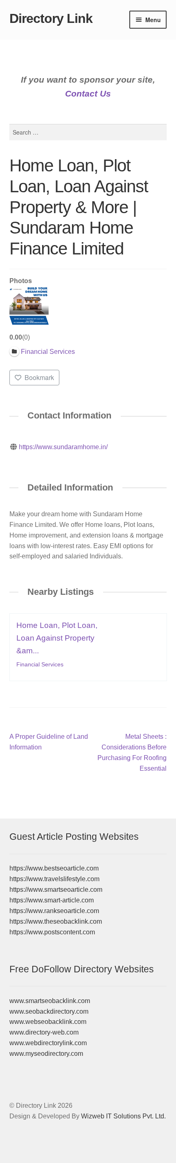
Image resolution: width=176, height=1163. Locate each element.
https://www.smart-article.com (51, 900)
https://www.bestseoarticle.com (54, 868)
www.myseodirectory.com (46, 1053)
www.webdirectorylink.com (48, 1042)
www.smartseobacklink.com (49, 1000)
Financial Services (39, 664)
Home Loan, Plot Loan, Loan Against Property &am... (56, 638)
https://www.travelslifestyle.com (54, 878)
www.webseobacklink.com (47, 1021)
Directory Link (51, 18)
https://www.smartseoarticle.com (55, 889)
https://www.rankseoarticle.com (54, 910)
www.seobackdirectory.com (48, 1011)
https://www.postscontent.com (52, 932)
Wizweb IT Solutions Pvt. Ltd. (123, 1116)
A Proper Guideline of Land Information (48, 742)
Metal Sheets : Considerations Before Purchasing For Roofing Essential (132, 752)
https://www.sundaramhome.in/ (63, 446)
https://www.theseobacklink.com (55, 921)
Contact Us (88, 93)
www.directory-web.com (44, 1032)
